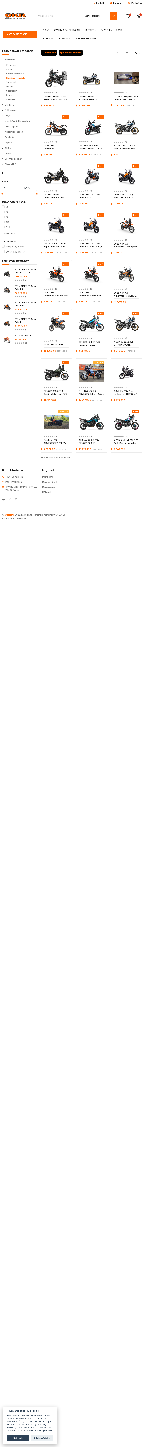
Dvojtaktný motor (15, 246)
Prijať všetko (18, 1438)
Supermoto (11, 82)
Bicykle (8, 115)
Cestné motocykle (15, 73)
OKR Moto (9, 515)
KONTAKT (89, 30)
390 (8, 227)
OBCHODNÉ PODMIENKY (86, 38)
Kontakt (100, 3)
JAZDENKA (106, 30)
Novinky (9, 153)
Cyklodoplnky (11, 110)
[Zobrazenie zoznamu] (118, 53)
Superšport (11, 91)
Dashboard (47, 477)
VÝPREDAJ (48, 38)
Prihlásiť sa (136, 3)
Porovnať (117, 3)
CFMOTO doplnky (13, 159)
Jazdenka (9, 137)
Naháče (10, 86)
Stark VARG (10, 164)
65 (7, 212)
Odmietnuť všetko (42, 1438)
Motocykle (10, 60)
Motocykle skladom (14, 132)
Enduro (9, 69)
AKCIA (119, 30)
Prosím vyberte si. (43, 1430)
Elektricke (10, 99)
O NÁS (46, 30)
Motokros (11, 65)
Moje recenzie (48, 487)
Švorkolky (9, 105)
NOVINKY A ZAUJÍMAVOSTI (66, 30)
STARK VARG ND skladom (17, 121)
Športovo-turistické (15, 78)
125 (7, 222)
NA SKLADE (64, 38)
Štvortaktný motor (15, 252)
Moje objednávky (50, 482)
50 (7, 207)
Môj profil (46, 492)
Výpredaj (9, 142)
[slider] (2, 194)
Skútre (9, 95)
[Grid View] (113, 53)
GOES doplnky (11, 126)
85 (7, 217)
